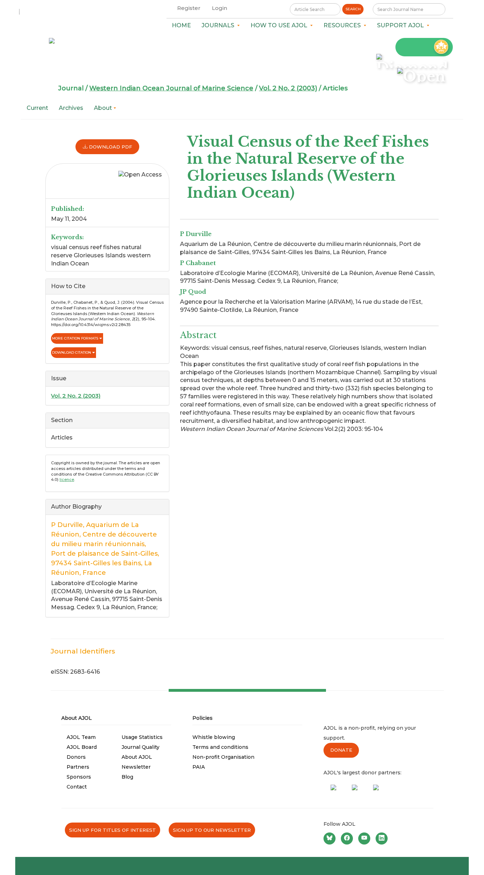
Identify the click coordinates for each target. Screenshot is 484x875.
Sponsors (79, 777)
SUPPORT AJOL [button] (402, 25)
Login (219, 8)
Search (353, 9)
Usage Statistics (142, 737)
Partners (78, 767)
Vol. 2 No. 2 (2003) (288, 88)
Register (189, 8)
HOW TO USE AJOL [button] (280, 25)
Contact (77, 787)
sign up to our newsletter (212, 830)
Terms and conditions (220, 747)
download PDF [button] (110, 147)
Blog (127, 777)
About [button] (103, 108)
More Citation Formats (75, 338)
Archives (71, 108)
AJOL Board (82, 747)
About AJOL (137, 757)
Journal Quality (140, 747)
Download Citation (72, 352)
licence (67, 479)
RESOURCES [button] (343, 25)
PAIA (198, 767)
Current (37, 108)
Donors (76, 757)
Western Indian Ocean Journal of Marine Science (171, 88)
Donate (341, 750)
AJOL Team (81, 737)
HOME (181, 25)
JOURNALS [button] (219, 25)
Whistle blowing (213, 737)
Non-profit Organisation (223, 757)
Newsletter (136, 767)
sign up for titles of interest (112, 830)
